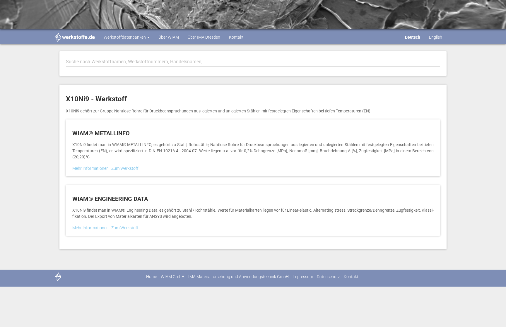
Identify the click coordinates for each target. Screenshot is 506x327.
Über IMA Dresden (204, 37)
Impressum (303, 276)
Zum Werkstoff (125, 168)
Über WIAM (168, 37)
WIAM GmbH (172, 276)
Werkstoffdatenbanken (125, 37)
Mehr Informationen (91, 168)
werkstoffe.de (78, 37)
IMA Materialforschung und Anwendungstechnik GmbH (238, 276)
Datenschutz (328, 276)
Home (151, 276)
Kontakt (236, 37)
